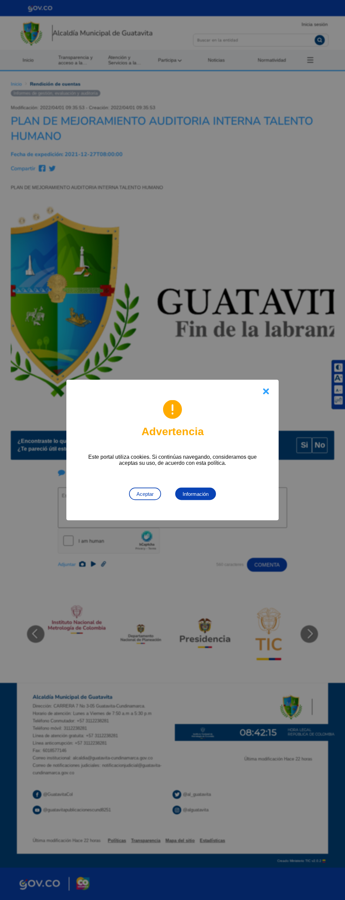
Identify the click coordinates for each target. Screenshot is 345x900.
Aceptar (145, 494)
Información (196, 494)
